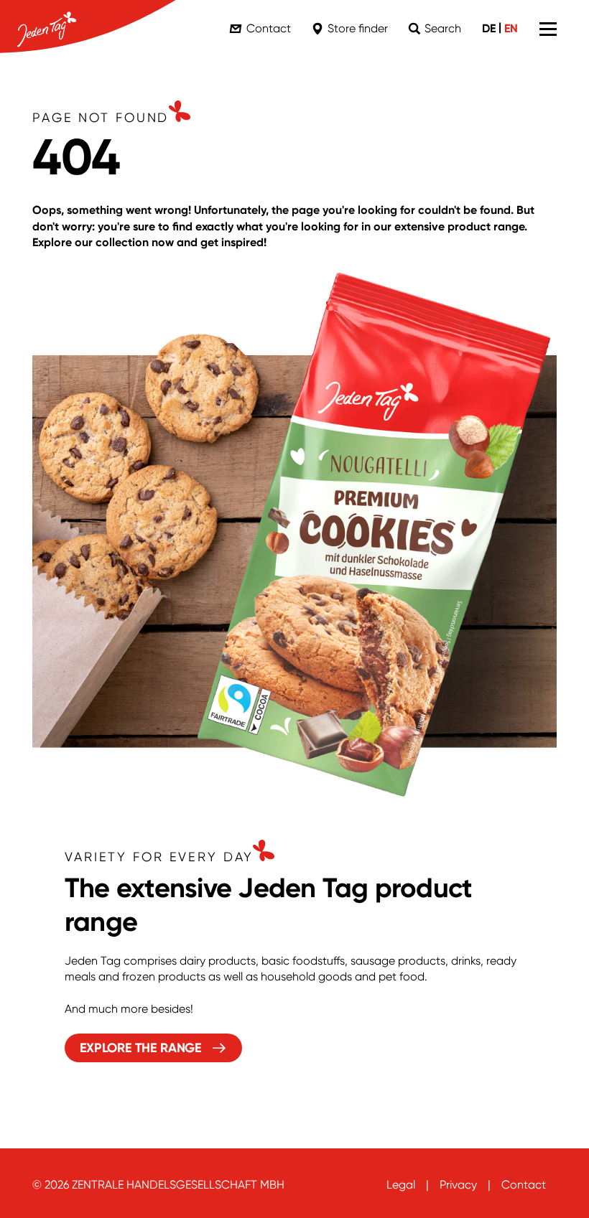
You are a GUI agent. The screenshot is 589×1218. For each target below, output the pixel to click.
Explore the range (141, 1048)
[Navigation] (548, 29)
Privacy (458, 1184)
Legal (400, 1184)
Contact (523, 1184)
